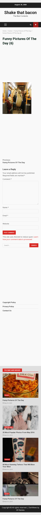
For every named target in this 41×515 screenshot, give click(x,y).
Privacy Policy (8, 307)
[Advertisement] (20, 65)
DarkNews (33, 507)
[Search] (30, 25)
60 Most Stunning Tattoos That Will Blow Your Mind (20, 450)
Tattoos (7, 459)
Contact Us (7, 311)
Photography (9, 427)
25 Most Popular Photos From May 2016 (20, 418)
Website (6, 224)
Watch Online (35, 24)
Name (6, 207)
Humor (7, 395)
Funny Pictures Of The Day (14, 161)
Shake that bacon (20, 12)
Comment (7, 179)
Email (5, 215)
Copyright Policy (9, 302)
